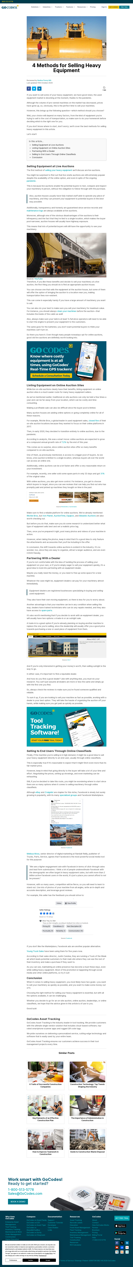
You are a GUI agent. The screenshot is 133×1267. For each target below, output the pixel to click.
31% (103, 473)
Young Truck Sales (35, 951)
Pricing (92, 7)
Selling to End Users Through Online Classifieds (54, 154)
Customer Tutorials (55, 1223)
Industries (46, 7)
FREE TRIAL (124, 7)
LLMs (50, 1230)
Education (74, 1225)
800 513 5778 (7, 2)
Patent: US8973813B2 (91, 1261)
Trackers (58, 7)
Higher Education (12, 1239)
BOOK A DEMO (18, 1201)
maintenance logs (35, 211)
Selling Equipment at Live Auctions (48, 145)
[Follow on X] (122, 1242)
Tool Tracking (10, 1227)
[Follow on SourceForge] (122, 1251)
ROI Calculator (75, 1245)
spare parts (46, 610)
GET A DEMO (113, 7)
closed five (94, 420)
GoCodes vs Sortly (34, 1232)
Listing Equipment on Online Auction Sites (51, 148)
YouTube (38, 279)
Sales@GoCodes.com (25, 1194)
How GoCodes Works (100, 1225)
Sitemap (78, 1261)
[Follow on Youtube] (117, 1247)
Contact (95, 1223)
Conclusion (37, 157)
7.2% (63, 442)
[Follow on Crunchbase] (122, 1247)
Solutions (34, 7)
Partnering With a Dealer (43, 151)
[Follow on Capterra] (116, 1251)
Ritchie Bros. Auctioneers (69, 506)
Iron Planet (47, 516)
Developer (52, 1225)
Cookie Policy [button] (49, 1253)
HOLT (69, 660)
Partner (95, 1228)
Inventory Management (79, 1232)
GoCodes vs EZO (33, 1223)
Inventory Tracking (12, 1229)
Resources (81, 7)
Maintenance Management (80, 1235)
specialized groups (68, 795)
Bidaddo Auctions (87, 516)
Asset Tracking (76, 1220)
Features (69, 7)
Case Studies (53, 1228)
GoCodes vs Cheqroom (36, 1235)
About (94, 1220)
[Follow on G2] (127, 1247)
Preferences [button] (42, 1255)
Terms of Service (67, 1261)
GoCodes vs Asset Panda (37, 1220)
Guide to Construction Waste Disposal (87, 1152)
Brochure (95, 1230)
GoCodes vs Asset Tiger (36, 1225)
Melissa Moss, (33, 854)
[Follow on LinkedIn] (127, 1242)
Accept (48, 1260)
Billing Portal (97, 1235)
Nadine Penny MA (44, 80)
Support (51, 1220)
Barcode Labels (76, 1223)
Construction (10, 1237)
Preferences (13, 1260)
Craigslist (49, 792)
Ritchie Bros (32, 516)
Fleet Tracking (75, 1230)
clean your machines (66, 311)
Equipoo (70, 516)
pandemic (31, 181)
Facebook (69, 847)
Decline (30, 1260)
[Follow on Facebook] (117, 1242)
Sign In (104, 7)
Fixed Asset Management (80, 1228)
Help (94, 1237)
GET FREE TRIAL (122, 1218)
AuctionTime (59, 516)
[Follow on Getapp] (127, 1251)
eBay (38, 792)
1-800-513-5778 (21, 1190)
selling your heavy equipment (58, 170)
